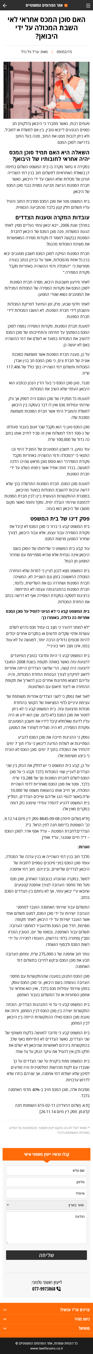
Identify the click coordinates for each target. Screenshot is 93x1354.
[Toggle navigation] (88, 5)
